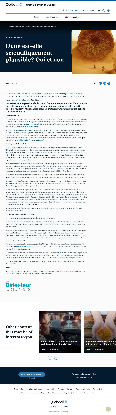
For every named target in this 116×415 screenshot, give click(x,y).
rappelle (34, 235)
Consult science (51, 17)
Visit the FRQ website (83, 377)
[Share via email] (104, 83)
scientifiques (38, 140)
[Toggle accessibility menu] (108, 10)
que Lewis (61, 253)
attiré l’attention (23, 140)
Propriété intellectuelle (65, 389)
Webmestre (77, 393)
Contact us (84, 10)
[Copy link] (100, 83)
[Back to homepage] (6, 26)
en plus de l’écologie (30, 126)
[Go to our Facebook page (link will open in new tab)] (63, 10)
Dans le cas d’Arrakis (13, 164)
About (36, 17)
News (92, 10)
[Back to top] (108, 409)
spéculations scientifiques (23, 130)
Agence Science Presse (20, 100)
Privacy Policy (19, 389)
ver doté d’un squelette (21, 246)
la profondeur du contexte (29, 124)
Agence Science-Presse (72, 94)
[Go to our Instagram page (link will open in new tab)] (67, 10)
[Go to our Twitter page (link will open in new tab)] (59, 10)
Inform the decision (72, 17)
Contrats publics (49, 389)
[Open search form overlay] (103, 10)
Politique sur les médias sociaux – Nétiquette (55, 393)
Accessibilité (97, 389)
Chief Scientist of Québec (41, 4)
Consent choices (89, 393)
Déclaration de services (29, 393)
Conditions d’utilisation (34, 389)
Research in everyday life (16, 26)
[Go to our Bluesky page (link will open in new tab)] (76, 10)
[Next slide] (56, 357)
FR (99, 10)
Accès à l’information (83, 389)
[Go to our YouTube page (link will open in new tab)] (71, 10)
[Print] (108, 83)
